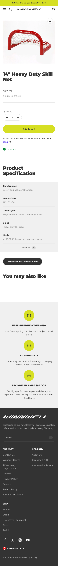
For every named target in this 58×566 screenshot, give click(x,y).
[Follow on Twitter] (13, 540)
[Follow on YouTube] (28, 540)
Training (7, 530)
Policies (7, 473)
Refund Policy (10, 489)
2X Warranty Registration (9, 467)
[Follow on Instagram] (20, 540)
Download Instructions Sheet (23, 261)
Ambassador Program (43, 465)
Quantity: (7, 111)
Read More (37, 364)
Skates (6, 509)
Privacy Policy (10, 479)
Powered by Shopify (28, 557)
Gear (5, 525)
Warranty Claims (11, 460)
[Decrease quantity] (7, 117)
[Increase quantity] (18, 117)
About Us (37, 455)
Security (7, 484)
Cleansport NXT (40, 460)
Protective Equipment (14, 520)
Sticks (6, 514)
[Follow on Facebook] (5, 540)
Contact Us (9, 455)
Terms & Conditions (13, 494)
